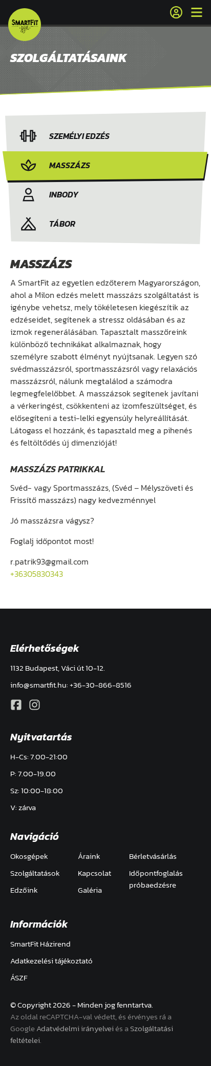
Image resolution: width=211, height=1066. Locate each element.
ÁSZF (19, 977)
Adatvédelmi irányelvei (75, 1028)
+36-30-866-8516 (101, 685)
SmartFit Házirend (40, 944)
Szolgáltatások (35, 873)
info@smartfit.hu (38, 685)
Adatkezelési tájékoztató (51, 961)
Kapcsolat (94, 873)
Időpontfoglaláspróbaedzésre (156, 879)
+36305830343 (36, 574)
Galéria (90, 890)
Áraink (89, 856)
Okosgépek (29, 856)
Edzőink (24, 890)
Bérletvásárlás (153, 856)
